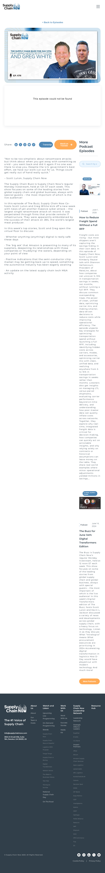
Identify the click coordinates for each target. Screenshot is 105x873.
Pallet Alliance (78, 819)
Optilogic (76, 815)
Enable (75, 737)
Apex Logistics (78, 765)
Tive (74, 842)
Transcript (47, 145)
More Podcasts (89, 681)
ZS (74, 845)
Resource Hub (96, 707)
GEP (74, 799)
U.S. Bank (76, 741)
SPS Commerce (78, 838)
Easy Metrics (77, 796)
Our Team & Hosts (34, 720)
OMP (75, 811)
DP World (76, 792)
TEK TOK (46, 781)
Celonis (75, 780)
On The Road (48, 802)
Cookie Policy (78, 861)
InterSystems (77, 803)
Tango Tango (47, 753)
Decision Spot (78, 784)
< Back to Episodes (52, 22)
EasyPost (76, 733)
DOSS (75, 788)
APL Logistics (78, 773)
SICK (74, 834)
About (33, 713)
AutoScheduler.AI (79, 776)
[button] (98, 6)
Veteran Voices (48, 770)
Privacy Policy (95, 861)
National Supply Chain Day (48, 794)
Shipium (76, 830)
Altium (75, 755)
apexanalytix (77, 769)
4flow (75, 751)
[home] (11, 6)
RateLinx (76, 822)
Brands (46, 730)
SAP (74, 826)
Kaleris (75, 807)
